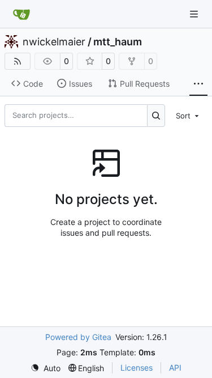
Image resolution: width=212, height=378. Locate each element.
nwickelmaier (54, 42)
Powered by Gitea (78, 337)
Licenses (136, 367)
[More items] (198, 84)
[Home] (21, 14)
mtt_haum (117, 42)
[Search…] (156, 115)
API (175, 367)
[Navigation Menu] (195, 14)
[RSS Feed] (18, 61)
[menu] (188, 115)
